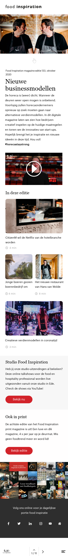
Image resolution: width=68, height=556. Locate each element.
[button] (33, 169)
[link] (34, 327)
